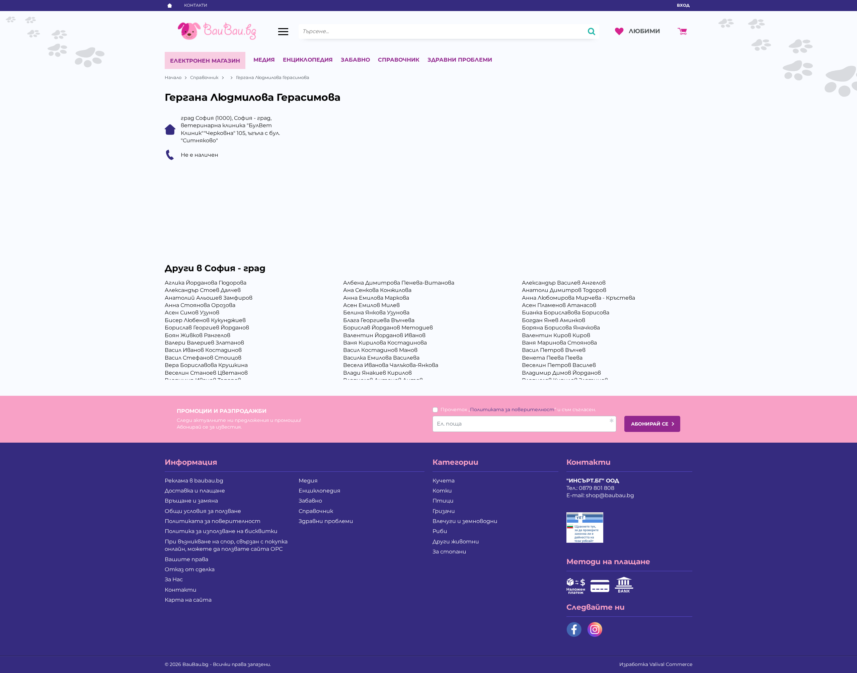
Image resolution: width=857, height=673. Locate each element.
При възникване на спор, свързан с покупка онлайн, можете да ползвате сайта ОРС (226, 545)
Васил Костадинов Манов (380, 350)
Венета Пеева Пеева (552, 358)
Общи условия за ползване (203, 511)
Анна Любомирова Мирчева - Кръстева (578, 298)
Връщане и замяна (191, 501)
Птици (443, 501)
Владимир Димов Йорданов (561, 373)
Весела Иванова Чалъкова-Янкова (390, 365)
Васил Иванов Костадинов (203, 350)
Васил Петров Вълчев (554, 350)
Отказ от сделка (190, 569)
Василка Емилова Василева (381, 358)
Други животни (456, 541)
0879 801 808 (596, 488)
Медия (264, 60)
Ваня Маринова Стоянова (559, 343)
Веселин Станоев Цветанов (206, 373)
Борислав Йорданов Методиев (388, 327)
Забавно (355, 60)
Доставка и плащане (195, 491)
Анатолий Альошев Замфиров (208, 298)
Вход (683, 5)
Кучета (444, 480)
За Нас (174, 579)
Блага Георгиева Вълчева (378, 320)
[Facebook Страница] (574, 629)
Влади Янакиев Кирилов (377, 373)
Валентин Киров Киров (556, 335)
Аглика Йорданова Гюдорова (205, 283)
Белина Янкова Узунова (376, 312)
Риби (440, 531)
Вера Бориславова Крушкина (206, 365)
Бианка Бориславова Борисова (565, 312)
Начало (173, 77)
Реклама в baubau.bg (194, 480)
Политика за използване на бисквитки (221, 531)
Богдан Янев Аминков (553, 320)
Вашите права (186, 559)
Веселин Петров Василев (559, 365)
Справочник (398, 60)
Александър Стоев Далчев (203, 290)
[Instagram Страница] (595, 629)
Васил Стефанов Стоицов (203, 358)
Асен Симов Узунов (192, 312)
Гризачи (444, 511)
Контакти (195, 5)
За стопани (449, 551)
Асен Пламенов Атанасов (559, 305)
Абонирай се (649, 424)
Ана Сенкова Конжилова (377, 290)
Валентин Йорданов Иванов (384, 335)
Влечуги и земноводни (465, 521)
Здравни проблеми (459, 60)
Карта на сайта (188, 600)
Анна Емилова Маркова (376, 298)
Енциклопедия (308, 60)
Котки (442, 491)
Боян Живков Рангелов (197, 335)
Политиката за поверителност (512, 409)
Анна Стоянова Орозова (200, 305)
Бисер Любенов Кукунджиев (205, 320)
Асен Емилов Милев (371, 305)
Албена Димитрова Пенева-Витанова (398, 283)
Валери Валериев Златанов (204, 343)
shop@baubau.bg (610, 495)
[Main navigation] (283, 31)
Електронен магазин (205, 61)
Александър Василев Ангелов (564, 283)
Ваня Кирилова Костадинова (385, 343)
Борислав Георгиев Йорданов (207, 327)
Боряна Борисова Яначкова (561, 327)
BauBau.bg (195, 664)
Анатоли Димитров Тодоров (564, 290)
